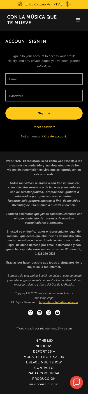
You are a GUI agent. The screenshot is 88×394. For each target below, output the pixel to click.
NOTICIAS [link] (44, 346)
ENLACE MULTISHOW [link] (44, 362)
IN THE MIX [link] (44, 340)
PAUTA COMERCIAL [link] (44, 373)
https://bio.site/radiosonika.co (58, 302)
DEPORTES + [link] (44, 351)
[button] (78, 19)
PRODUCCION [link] (44, 378)
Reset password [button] (44, 127)
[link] (32, 23)
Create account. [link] (55, 136)
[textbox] (44, 79)
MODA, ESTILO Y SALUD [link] (44, 357)
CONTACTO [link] (43, 368)
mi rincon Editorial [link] (44, 384)
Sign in (44, 113)
